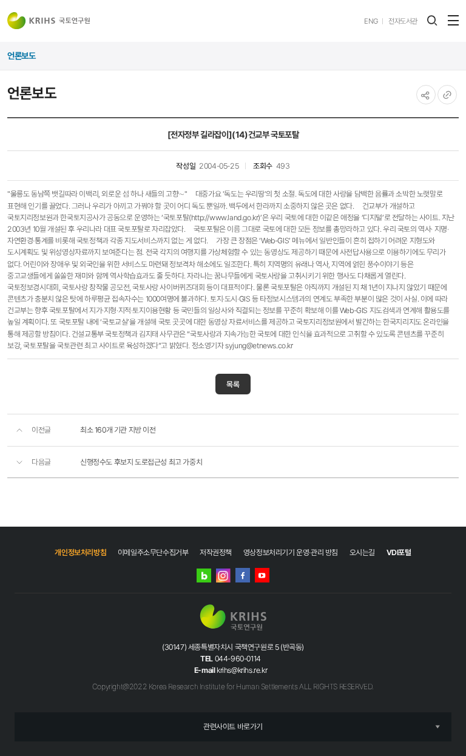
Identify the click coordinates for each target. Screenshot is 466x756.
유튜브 (262, 575)
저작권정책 (216, 552)
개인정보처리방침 (80, 552)
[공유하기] (426, 94)
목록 (233, 384)
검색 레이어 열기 (432, 20)
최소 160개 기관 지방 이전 (118, 429)
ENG (371, 21)
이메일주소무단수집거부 (153, 552)
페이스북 (242, 575)
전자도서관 (402, 21)
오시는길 (362, 552)
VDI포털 (399, 552)
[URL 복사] (447, 94)
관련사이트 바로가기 (233, 726)
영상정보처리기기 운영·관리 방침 (290, 552)
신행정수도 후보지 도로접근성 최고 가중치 (141, 462)
